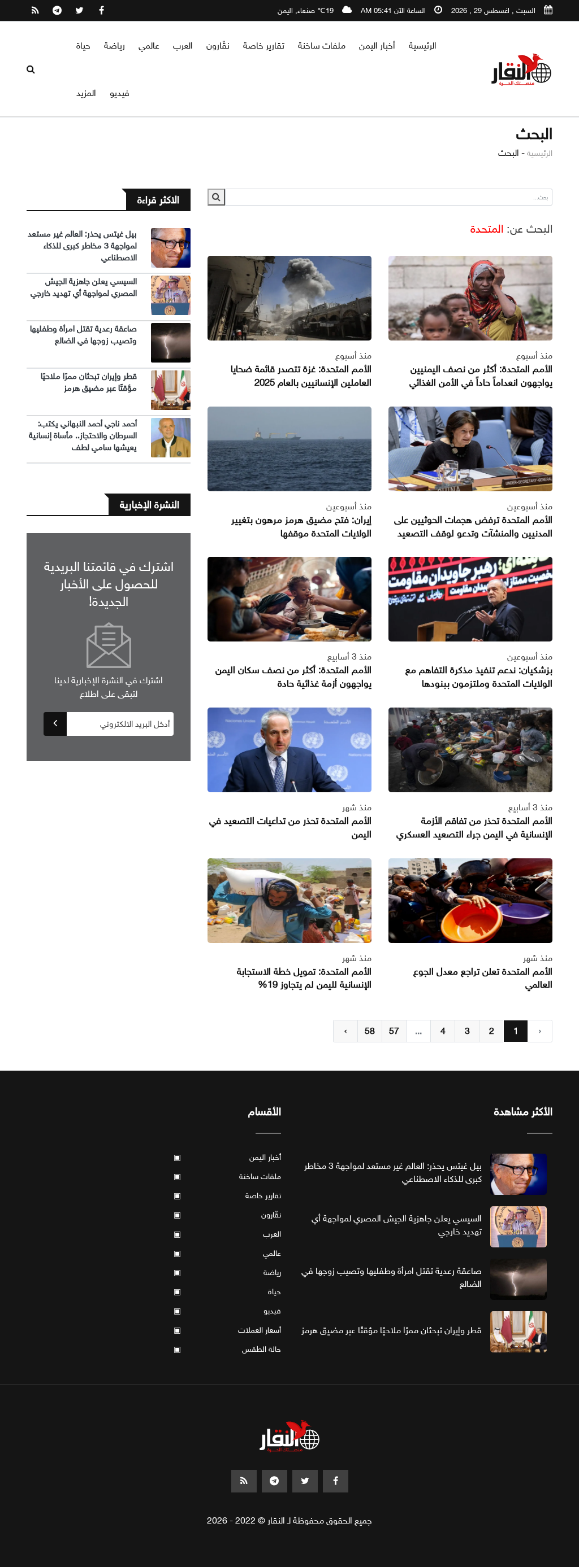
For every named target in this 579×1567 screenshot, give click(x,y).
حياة (83, 45)
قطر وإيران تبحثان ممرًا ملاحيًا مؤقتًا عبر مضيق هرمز (89, 382)
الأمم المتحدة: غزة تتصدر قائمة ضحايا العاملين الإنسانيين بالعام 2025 (301, 376)
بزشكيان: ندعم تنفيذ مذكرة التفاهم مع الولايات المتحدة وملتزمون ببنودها (478, 677)
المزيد (86, 93)
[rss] (35, 10)
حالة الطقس (227, 1349)
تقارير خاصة (263, 45)
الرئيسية (423, 45)
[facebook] (101, 10)
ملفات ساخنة (321, 45)
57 (394, 1031)
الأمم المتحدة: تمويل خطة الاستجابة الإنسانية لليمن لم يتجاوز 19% (304, 978)
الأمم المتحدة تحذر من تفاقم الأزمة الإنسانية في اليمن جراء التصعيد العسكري (474, 827)
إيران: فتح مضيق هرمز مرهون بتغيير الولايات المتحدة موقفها (301, 526)
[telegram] (57, 10)
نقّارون (218, 45)
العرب (183, 45)
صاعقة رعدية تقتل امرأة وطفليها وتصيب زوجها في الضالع (83, 334)
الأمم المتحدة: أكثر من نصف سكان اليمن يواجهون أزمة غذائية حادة (293, 677)
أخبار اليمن (377, 45)
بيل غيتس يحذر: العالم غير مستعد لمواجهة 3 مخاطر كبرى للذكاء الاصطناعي (82, 245)
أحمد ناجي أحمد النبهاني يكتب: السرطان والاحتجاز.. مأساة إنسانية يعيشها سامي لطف (83, 435)
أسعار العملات (227, 1330)
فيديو (119, 93)
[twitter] (79, 10)
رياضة (114, 45)
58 (370, 1031)
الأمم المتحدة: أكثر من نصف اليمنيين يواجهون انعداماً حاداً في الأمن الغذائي (480, 376)
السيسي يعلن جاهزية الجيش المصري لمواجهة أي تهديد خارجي (84, 287)
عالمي (149, 45)
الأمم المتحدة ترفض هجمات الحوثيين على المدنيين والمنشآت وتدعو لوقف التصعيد (473, 526)
